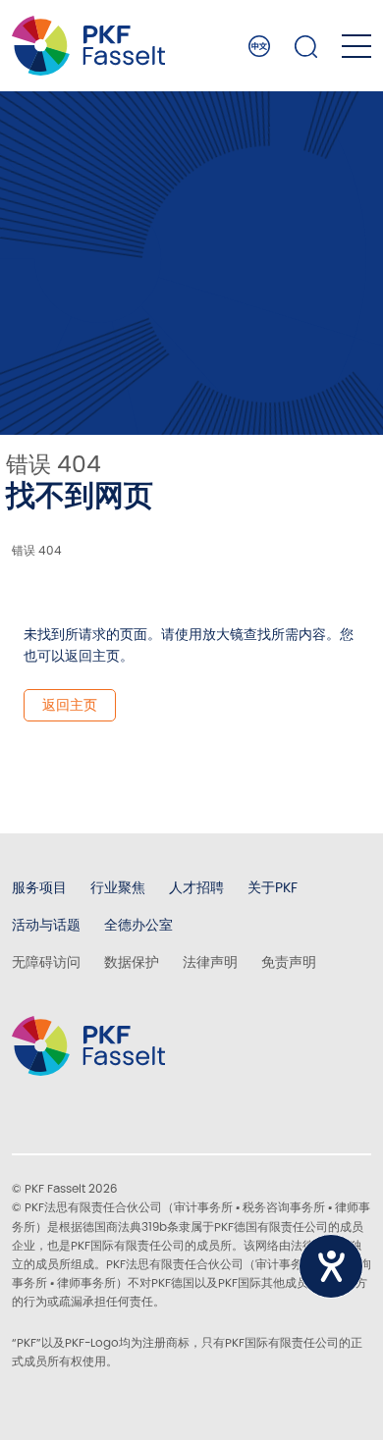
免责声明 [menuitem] (288, 962)
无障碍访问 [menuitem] (46, 962)
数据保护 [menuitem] (131, 962)
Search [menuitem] (306, 46)
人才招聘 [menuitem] (196, 887)
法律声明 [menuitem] (210, 962)
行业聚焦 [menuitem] (117, 887)
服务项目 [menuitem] (39, 887)
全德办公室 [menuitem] (138, 924)
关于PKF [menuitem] (272, 887)
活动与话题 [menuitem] (46, 924)
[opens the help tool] (331, 1266)
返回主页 (69, 705)
